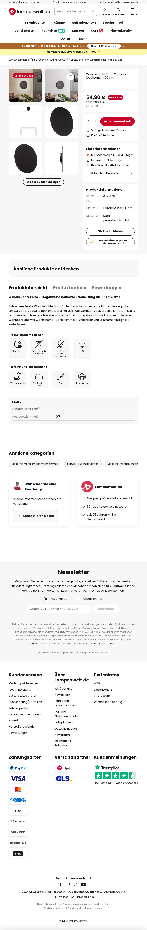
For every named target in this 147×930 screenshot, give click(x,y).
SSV (104, 45)
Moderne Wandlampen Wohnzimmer (35, 464)
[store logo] (29, 11)
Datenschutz (103, 690)
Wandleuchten (58, 59)
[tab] (28, 287)
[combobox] (76, 11)
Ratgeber (61, 745)
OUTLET (66, 39)
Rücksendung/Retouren (25, 702)
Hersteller (104, 652)
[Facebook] (63, 884)
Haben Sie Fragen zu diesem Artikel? (113, 242)
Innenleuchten (40, 59)
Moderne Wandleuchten (123, 464)
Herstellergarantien (22, 727)
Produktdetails (69, 288)
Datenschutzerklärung (105, 643)
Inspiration (61, 741)
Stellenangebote (66, 716)
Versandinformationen (25, 714)
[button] (25, 121)
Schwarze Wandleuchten (83, 464)
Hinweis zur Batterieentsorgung (108, 891)
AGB (97, 683)
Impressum (102, 696)
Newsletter (62, 695)
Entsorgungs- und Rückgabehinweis (74, 896)
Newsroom (62, 735)
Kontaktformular (38, 643)
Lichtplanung (63, 722)
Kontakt (14, 720)
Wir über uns (63, 688)
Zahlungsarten (19, 708)
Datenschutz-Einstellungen (37, 891)
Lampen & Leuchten (19, 59)
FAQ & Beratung (20, 690)
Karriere (60, 712)
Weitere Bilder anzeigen (43, 182)
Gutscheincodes (65, 728)
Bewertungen (107, 288)
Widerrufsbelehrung (108, 702)
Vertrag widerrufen (23, 683)
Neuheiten (52, 31)
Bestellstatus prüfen (23, 696)
